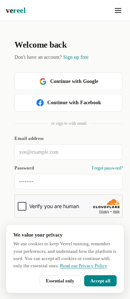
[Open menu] (118, 10)
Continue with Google (74, 81)
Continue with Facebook (74, 102)
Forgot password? (107, 168)
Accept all (100, 280)
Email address (29, 138)
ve (15, 10)
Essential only (60, 280)
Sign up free (75, 57)
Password (24, 168)
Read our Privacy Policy (83, 265)
